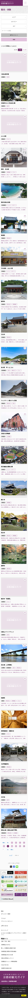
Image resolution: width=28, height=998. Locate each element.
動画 (2, 911)
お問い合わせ (4, 925)
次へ (8, 849)
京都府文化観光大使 (6, 968)
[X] (11, 867)
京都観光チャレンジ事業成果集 (9, 961)
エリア (14, 17)
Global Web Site (5, 964)
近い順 (24, 49)
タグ (14, 26)
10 (24, 846)
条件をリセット (14, 35)
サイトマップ (4, 930)
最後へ (12, 849)
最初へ (4, 842)
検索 (14, 39)
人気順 (19, 49)
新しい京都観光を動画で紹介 (8, 948)
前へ (8, 842)
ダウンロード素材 (5, 914)
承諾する (24, 995)
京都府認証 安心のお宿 (7, 954)
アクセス (3, 918)
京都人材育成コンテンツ (7, 958)
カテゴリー (14, 21)
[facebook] (14, 867)
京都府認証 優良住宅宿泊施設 (8, 951)
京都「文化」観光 (5, 941)
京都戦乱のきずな (5, 944)
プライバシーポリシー (7, 921)
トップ (10, 855)
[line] (17, 867)
